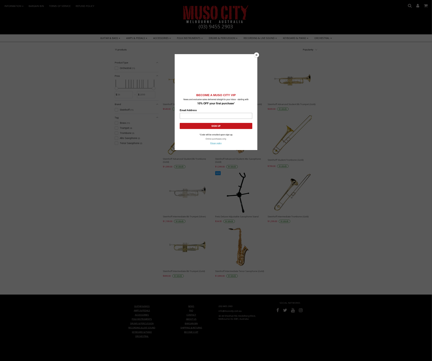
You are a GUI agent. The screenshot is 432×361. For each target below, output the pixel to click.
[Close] (256, 54)
